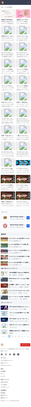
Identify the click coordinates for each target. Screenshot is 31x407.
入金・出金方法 (23, 299)
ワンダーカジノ (13, 327)
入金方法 (26, 287)
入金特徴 (21, 287)
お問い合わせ (4, 382)
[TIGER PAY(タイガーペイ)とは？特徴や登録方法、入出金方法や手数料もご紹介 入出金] (4, 279)
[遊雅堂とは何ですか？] (4, 332)
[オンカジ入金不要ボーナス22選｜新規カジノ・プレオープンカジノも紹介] (4, 245)
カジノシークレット (13, 299)
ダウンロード (25, 345)
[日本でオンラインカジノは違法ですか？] (4, 326)
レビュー (3, 376)
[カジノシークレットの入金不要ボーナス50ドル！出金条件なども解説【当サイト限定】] (4, 251)
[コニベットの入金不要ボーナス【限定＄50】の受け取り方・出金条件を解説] (4, 314)
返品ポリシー (4, 395)
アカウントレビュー (6, 365)
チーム (2, 374)
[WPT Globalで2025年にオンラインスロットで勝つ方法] (4, 308)
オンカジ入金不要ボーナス (15, 241)
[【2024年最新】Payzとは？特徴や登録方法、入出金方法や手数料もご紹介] (4, 273)
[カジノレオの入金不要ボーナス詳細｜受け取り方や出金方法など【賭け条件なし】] (4, 263)
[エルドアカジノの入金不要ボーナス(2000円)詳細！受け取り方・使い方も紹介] (4, 239)
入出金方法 (20, 275)
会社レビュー (4, 363)
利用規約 (3, 393)
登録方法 (15, 275)
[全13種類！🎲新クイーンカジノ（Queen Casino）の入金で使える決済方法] (4, 285)
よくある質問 (8, 7)
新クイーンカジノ (13, 287)
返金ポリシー (4, 398)
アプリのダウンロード (7, 360)
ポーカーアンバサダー (23, 321)
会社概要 (3, 371)
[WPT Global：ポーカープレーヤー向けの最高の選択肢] (4, 320)
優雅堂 (11, 333)
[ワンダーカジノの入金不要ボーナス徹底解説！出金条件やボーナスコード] (4, 257)
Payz (10, 275)
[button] (6, 336)
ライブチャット (5, 387)
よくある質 (4, 384)
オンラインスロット (14, 309)
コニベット (12, 315)
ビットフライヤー (13, 293)
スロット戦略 (23, 309)
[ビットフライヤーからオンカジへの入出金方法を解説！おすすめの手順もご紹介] (4, 292)
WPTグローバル (13, 321)
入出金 (10, 281)
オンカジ (26, 293)
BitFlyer (20, 293)
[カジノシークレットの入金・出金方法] (4, 298)
